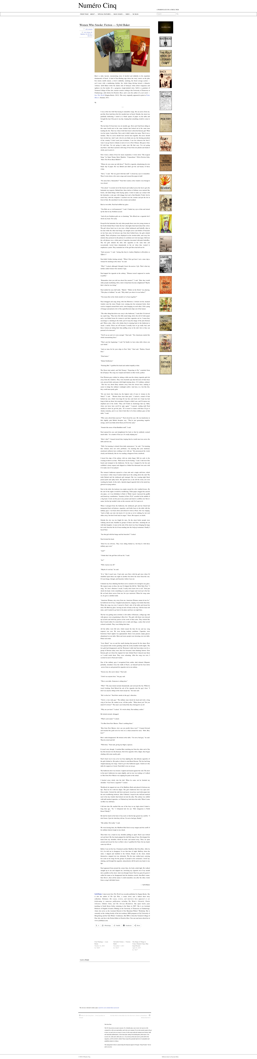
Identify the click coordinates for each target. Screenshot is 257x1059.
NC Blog (135, 14)
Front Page (84, 14)
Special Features (104, 14)
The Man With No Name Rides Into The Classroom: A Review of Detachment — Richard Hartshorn (130, 1016)
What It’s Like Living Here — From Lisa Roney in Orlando (92, 1016)
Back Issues (118, 14)
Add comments (88, 29)
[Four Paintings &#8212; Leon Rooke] (103, 936)
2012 (85, 32)
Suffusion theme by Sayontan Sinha (170, 1056)
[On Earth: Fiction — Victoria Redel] (121, 936)
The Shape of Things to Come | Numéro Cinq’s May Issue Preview (140, 944)
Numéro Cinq (97, 5)
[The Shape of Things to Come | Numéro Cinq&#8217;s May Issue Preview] (140, 936)
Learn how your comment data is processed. (108, 1007)
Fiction (88, 32)
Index (128, 14)
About (92, 14)
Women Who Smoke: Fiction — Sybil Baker (105, 25)
